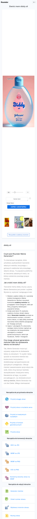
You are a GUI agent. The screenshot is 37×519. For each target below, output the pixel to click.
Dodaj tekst (10, 203)
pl (33, 2)
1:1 (27, 192)
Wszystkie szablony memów (19, 235)
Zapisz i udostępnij (18, 207)
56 (8, 192)
